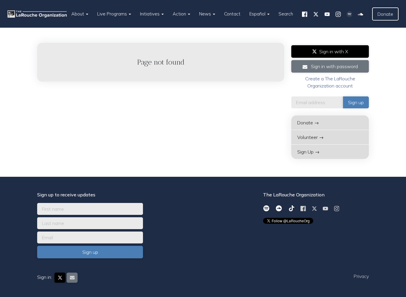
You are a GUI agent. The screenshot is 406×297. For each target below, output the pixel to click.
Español (258, 14)
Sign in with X (333, 51)
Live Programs (112, 14)
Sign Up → (308, 152)
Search (285, 14)
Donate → (308, 123)
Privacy (361, 276)
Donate (385, 14)
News (205, 14)
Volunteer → (310, 137)
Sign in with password (334, 66)
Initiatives (150, 14)
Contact (232, 14)
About (78, 14)
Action (180, 14)
